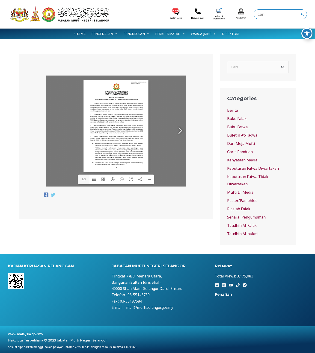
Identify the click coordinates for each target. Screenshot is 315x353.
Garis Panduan (240, 151)
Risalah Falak (238, 208)
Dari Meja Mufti (241, 143)
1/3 (84, 179)
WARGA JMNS (201, 34)
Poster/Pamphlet (242, 200)
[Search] (303, 14)
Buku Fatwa (237, 126)
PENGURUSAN (134, 34)
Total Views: (226, 276)
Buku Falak (237, 118)
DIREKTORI (230, 34)
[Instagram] (224, 285)
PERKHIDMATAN (168, 34)
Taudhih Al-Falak (242, 225)
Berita (232, 110)
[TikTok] (238, 285)
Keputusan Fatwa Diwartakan (253, 168)
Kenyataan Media (242, 160)
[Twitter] (53, 195)
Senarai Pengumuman (246, 217)
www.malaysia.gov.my (25, 334)
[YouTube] (231, 285)
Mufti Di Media (240, 192)
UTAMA (80, 34)
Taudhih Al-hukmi (243, 233)
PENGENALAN (102, 34)
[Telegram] (245, 285)
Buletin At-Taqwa (242, 135)
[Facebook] (46, 195)
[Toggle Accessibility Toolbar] (306, 33)
